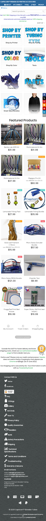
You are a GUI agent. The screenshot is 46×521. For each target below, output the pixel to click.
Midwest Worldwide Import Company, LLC (32, 515)
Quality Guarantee (15, 425)
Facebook (9, 386)
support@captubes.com (19, 476)
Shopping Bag (37, 329)
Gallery (11, 406)
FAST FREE (6, 15)
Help (34, 5)
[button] (41, 516)
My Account (8, 329)
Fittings (10, 401)
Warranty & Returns (14, 466)
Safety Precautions (15, 439)
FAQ (27, 5)
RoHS (9, 435)
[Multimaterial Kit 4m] (34, 134)
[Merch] (34, 100)
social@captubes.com (17, 474)
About (8, 5)
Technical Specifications (10, 450)
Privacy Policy (13, 420)
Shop (42, 5)
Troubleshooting (14, 461)
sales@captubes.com (16, 473)
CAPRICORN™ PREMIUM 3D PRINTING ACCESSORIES (18, 2)
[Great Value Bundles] (11, 100)
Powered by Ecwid (26, 368)
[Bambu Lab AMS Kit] (11, 134)
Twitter (9, 381)
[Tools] (34, 55)
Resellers (12, 430)
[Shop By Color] (11, 55)
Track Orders (23, 329)
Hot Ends (10, 411)
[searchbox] (28, 11)
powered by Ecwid (31, 517)
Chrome (12, 361)
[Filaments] (11, 77)
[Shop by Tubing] (34, 32)
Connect (18, 5)
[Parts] (34, 77)
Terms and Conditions (16, 456)
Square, (42, 357)
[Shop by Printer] (11, 32)
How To (10, 415)
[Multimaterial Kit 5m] (11, 165)
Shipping (11, 444)
